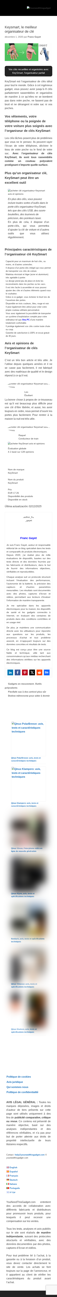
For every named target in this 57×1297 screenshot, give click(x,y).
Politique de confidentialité (22, 1092)
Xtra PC (26, 320)
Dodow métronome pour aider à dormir (29, 695)
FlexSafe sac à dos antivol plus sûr (27, 691)
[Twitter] (32, 672)
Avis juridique (14, 1081)
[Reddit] (39, 672)
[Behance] (47, 672)
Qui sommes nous (17, 1087)
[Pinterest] (25, 672)
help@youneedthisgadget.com (30, 1155)
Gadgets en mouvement (21, 683)
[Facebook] (17, 672)
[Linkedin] (10, 672)
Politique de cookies (18, 1076)
